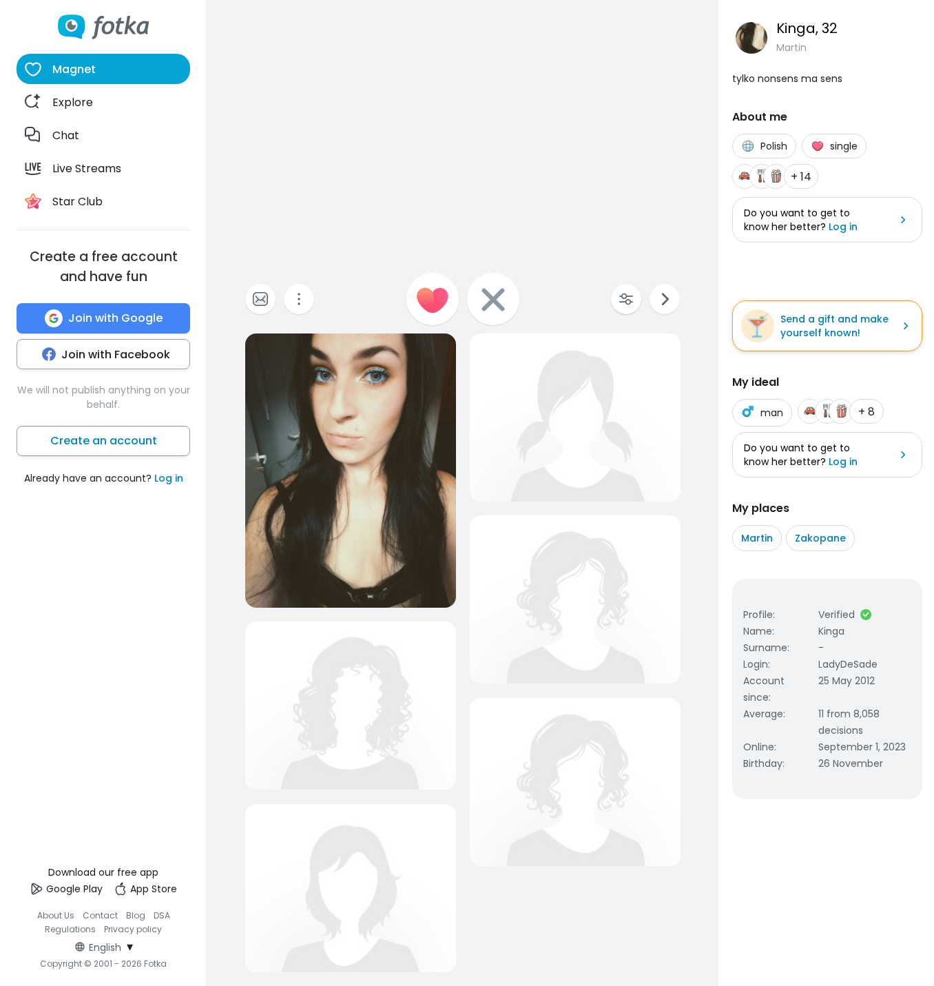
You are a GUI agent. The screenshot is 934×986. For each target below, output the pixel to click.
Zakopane (820, 538)
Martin (757, 538)
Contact (100, 915)
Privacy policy (133, 929)
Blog (135, 915)
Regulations (70, 929)
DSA (162, 915)
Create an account (103, 441)
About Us (55, 915)
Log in (168, 478)
